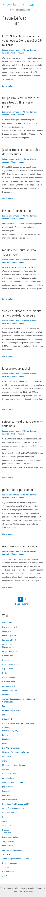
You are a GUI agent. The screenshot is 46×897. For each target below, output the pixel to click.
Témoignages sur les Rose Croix (15, 859)
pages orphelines (9, 787)
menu (4, 761)
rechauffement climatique (13, 808)
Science (5, 830)
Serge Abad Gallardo (11, 837)
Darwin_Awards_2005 (11, 664)
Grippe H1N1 (7, 719)
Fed (3, 706)
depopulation (7, 669)
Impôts (5, 735)
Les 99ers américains (11, 748)
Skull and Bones (8, 846)
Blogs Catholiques (10, 651)
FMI (3, 715)
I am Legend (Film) (10, 730)
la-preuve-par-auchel (16, 368)
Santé (4, 821)
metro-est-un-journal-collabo (21, 546)
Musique (5, 769)
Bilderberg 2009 (9, 635)
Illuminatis (6, 739)
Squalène (6, 854)
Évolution (6, 694)
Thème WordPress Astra (23, 892)
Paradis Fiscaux (8, 791)
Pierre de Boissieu (9, 800)
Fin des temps (8, 647)
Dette (4, 673)
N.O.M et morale (9, 774)
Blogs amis (7, 644)
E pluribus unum (8, 681)
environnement (8, 686)
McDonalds (7, 756)
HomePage (7, 728)
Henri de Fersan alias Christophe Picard (18, 723)
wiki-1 (4, 876)
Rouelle (5, 817)
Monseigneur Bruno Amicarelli (14, 765)
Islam (4, 743)
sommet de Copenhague (12, 850)
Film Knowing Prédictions (13, 710)
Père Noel (6, 795)
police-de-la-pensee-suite (19, 489)
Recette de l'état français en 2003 (16, 804)
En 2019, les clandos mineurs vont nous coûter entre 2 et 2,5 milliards (22, 40)
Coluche (5, 660)
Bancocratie (7, 623)
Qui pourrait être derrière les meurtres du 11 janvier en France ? (21, 102)
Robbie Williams (9, 813)
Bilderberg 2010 (9, 640)
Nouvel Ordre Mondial (18, 4)
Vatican (5, 867)
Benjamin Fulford (9, 627)
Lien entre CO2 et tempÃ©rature (15, 752)
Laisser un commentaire (12, 50)
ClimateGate (7, 656)
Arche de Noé (8, 833)
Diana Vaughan (8, 677)
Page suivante (23, 604)
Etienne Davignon (9, 690)
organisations (8, 778)
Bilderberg (6, 631)
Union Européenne (9, 863)
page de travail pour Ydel (12, 782)
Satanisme (6, 825)
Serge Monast (8, 841)
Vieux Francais (8, 871)
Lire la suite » (7, 86)
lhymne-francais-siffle (16, 211)
